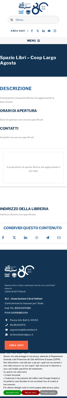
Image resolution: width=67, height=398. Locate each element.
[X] (14, 237)
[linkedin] (43, 31)
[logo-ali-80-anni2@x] (33, 3)
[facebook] (32, 31)
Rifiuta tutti (30, 392)
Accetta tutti (12, 392)
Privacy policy (48, 392)
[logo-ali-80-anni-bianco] (19, 266)
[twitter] (37, 31)
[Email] (59, 237)
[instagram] (55, 31)
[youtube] (49, 31)
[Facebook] (3, 237)
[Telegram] (48, 237)
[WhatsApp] (37, 237)
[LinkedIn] (25, 237)
